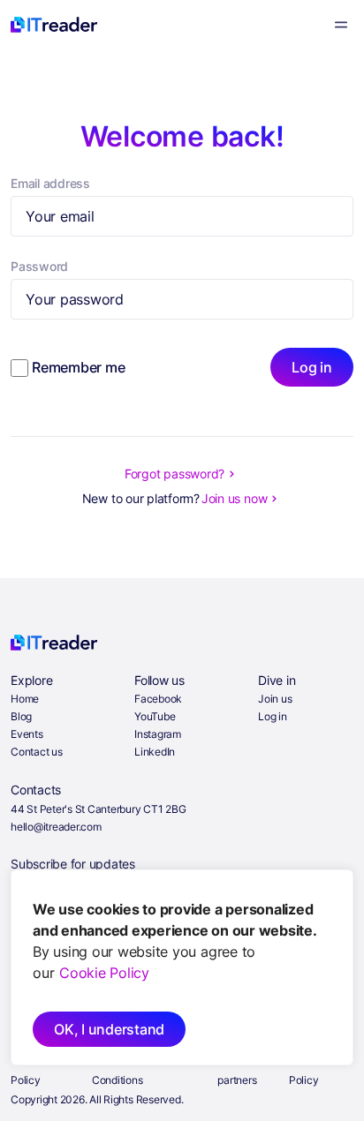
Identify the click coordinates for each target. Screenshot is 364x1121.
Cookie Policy (104, 973)
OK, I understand (109, 1029)
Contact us (37, 751)
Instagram (157, 734)
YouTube (154, 716)
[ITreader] (54, 25)
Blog (21, 716)
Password (39, 266)
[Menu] (341, 24)
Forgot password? (174, 473)
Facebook (158, 698)
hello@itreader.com (56, 826)
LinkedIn (154, 751)
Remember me (78, 367)
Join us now (234, 498)
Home (25, 698)
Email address (50, 183)
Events (27, 734)
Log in (312, 367)
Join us (275, 698)
